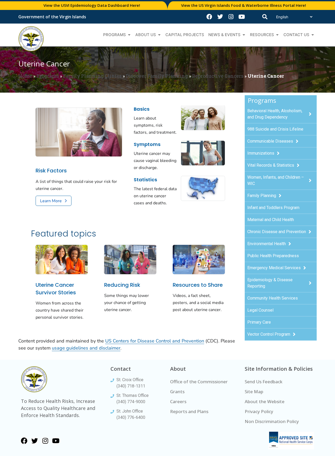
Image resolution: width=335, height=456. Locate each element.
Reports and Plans (189, 411)
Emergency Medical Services (274, 267)
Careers (178, 401)
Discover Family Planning (157, 76)
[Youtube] (241, 17)
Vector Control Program (268, 334)
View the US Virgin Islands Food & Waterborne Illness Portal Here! (243, 5)
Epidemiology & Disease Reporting (270, 283)
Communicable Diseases (270, 141)
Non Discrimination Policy (272, 421)
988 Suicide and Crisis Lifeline (275, 129)
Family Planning (261, 195)
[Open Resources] (277, 35)
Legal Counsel (260, 310)
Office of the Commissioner (199, 382)
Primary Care (259, 322)
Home (25, 76)
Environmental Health (266, 243)
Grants (177, 392)
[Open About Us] (159, 35)
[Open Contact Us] (313, 35)
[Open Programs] (129, 35)
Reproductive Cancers (217, 76)
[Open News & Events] (244, 35)
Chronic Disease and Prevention (276, 231)
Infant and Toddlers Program (273, 207)
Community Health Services (272, 298)
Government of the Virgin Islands (52, 17)
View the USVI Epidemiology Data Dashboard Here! (91, 5)
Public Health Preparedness (273, 255)
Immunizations (260, 153)
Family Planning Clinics (92, 76)
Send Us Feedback (263, 382)
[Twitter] (220, 17)
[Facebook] (209, 17)
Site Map (254, 392)
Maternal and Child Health (270, 219)
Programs (47, 76)
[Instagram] (231, 17)
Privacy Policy (259, 411)
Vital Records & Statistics (270, 165)
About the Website (264, 401)
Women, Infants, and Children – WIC (275, 180)
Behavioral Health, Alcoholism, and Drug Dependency (274, 114)
